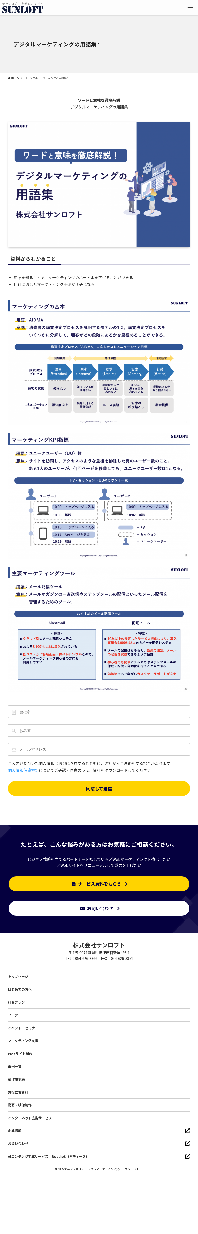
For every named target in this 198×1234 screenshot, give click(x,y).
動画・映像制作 (20, 1104)
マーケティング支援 (23, 1040)
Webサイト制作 (20, 1053)
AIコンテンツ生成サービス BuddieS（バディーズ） (48, 1156)
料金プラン (16, 1002)
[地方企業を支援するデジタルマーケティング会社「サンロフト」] (22, 7)
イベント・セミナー (23, 1028)
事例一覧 (14, 1066)
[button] (190, 7)
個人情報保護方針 (23, 770)
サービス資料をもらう (99, 884)
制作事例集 (16, 1079)
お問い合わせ (100, 908)
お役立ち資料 (18, 1092)
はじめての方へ (20, 989)
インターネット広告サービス (30, 1117)
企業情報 (14, 1130)
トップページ (18, 976)
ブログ (13, 1015)
